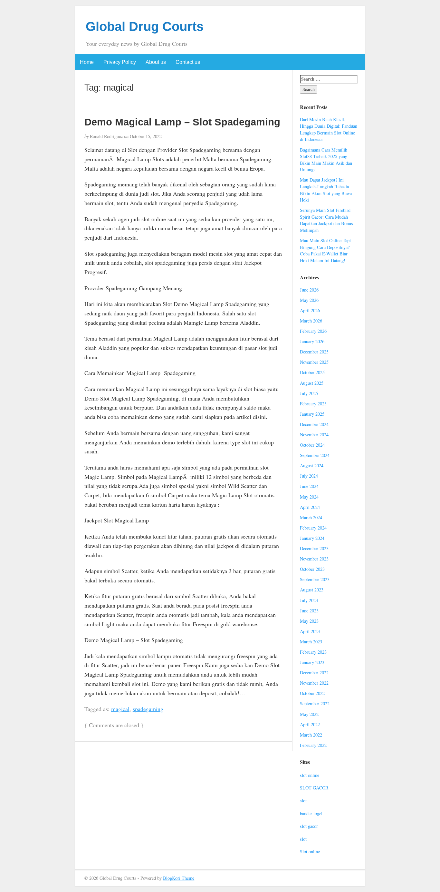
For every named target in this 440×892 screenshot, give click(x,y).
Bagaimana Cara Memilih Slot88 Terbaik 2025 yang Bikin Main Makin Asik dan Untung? (326, 160)
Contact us (188, 62)
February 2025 (313, 404)
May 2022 (309, 714)
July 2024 (309, 476)
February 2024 (313, 528)
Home (87, 62)
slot (303, 801)
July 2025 (309, 393)
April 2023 (310, 631)
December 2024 (314, 424)
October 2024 (312, 445)
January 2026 (312, 341)
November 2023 (314, 559)
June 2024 (309, 486)
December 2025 (314, 352)
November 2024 (314, 434)
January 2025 (312, 414)
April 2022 (310, 724)
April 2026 (310, 310)
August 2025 (311, 383)
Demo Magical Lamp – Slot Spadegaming (182, 121)
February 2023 (313, 652)
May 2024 (309, 497)
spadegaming (148, 709)
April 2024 (310, 507)
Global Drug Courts (145, 26)
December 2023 (314, 548)
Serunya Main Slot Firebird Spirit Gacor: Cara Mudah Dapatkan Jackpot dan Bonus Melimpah (326, 220)
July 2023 (309, 600)
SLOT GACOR (314, 788)
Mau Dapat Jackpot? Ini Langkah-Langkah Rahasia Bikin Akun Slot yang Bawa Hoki (326, 190)
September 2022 (315, 703)
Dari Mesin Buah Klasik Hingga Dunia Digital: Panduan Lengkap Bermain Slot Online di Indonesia (328, 129)
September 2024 (315, 455)
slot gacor (309, 826)
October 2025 (312, 372)
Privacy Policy (119, 62)
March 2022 (311, 735)
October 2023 (312, 569)
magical (120, 709)
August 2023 (311, 590)
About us (156, 62)
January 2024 (312, 538)
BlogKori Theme (178, 878)
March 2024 (311, 517)
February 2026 (313, 331)
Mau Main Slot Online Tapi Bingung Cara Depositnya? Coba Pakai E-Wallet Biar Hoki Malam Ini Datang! (325, 250)
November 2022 (314, 683)
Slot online (310, 851)
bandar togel (311, 813)
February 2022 (313, 745)
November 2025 (314, 362)
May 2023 (309, 621)
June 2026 (309, 290)
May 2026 (309, 300)
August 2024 (311, 465)
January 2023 (312, 662)
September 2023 (315, 579)
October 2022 (312, 693)
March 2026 (311, 321)
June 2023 (309, 611)
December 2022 (314, 672)
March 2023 (311, 642)
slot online (309, 775)
